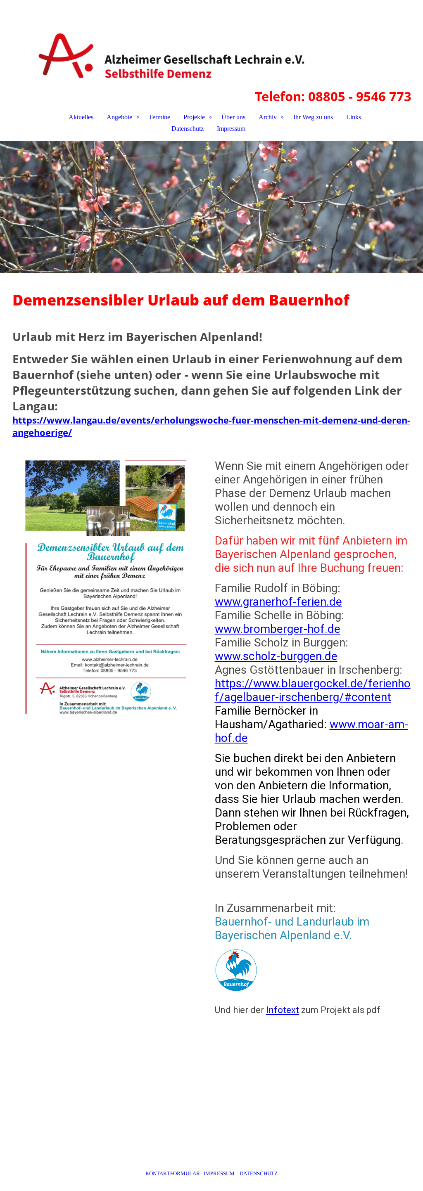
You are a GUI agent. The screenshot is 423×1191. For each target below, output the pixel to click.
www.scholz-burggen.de (276, 656)
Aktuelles (81, 117)
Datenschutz (187, 128)
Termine (159, 117)
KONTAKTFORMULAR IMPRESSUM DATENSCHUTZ (211, 1173)
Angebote (119, 117)
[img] (211, 43)
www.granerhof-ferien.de (278, 602)
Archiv (268, 117)
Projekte (194, 117)
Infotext (282, 1010)
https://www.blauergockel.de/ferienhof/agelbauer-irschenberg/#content (313, 690)
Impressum (231, 128)
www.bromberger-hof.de (277, 629)
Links (353, 117)
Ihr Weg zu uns (313, 117)
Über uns (233, 117)
